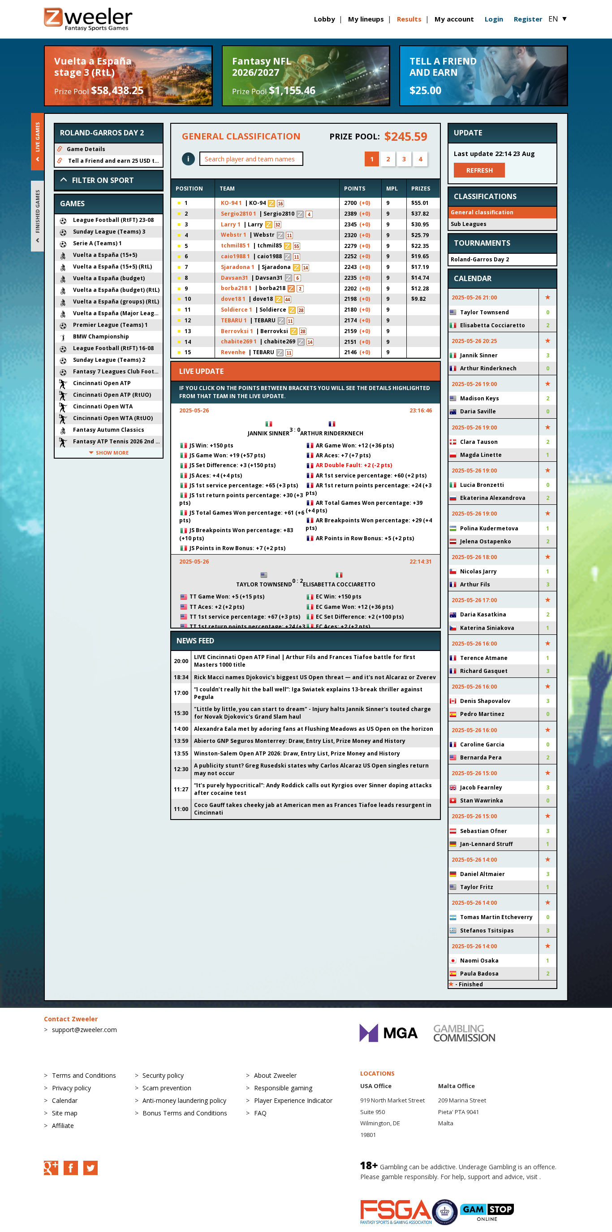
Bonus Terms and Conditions (184, 1113)
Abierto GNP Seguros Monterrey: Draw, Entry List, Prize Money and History (299, 741)
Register (528, 18)
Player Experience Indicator (293, 1100)
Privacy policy (71, 1088)
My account (454, 18)
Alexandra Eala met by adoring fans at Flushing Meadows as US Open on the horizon (313, 729)
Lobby (324, 18)
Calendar (65, 1100)
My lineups (366, 18)
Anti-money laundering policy (184, 1100)
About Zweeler (275, 1075)
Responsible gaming (283, 1088)
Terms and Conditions (84, 1075)
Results (409, 18)
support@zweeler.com (84, 1029)
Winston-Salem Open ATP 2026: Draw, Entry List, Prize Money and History (297, 753)
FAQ (260, 1113)
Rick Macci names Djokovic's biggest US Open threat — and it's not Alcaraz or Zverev (315, 677)
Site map (65, 1113)
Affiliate (63, 1125)
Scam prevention (166, 1088)
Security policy (163, 1075)
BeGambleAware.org (390, 1185)
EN (558, 19)
